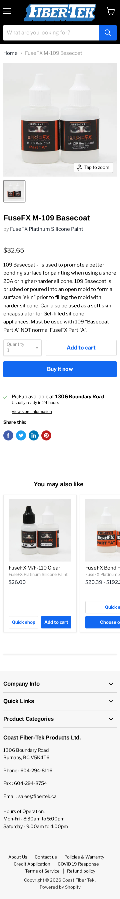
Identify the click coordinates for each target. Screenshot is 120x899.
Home (10, 53)
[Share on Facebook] (8, 435)
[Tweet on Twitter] (21, 435)
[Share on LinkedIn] (34, 435)
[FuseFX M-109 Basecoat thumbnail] (14, 191)
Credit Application (32, 864)
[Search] (108, 32)
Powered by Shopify (60, 887)
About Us (17, 857)
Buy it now (60, 369)
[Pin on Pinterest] (46, 435)
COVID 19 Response (78, 864)
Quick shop (23, 622)
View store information (32, 411)
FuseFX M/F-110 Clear (34, 568)
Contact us (46, 857)
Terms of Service (42, 871)
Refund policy (81, 871)
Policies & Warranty (84, 857)
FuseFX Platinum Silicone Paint (46, 229)
